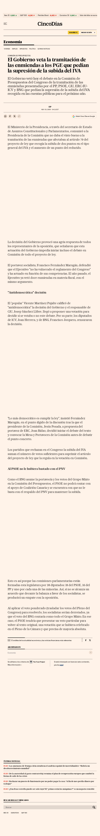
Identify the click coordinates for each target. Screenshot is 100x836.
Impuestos (23, 49)
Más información (14, 665)
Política (32, 49)
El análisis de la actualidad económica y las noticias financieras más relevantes (41, 640)
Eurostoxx (15, 813)
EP (50, 107)
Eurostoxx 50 (64, 15)
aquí (61, 665)
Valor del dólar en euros (88, 15)
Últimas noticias (44, 49)
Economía (13, 42)
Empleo (15, 49)
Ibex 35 (7, 15)
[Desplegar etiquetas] (90, 652)
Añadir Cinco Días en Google (85, 116)
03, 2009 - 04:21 (49, 109)
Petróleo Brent (43, 15)
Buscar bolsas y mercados (16, 800)
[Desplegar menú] (5, 24)
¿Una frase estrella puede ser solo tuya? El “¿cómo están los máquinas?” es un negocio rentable (51, 789)
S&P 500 (23, 15)
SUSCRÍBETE (73, 32)
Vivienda (7, 49)
